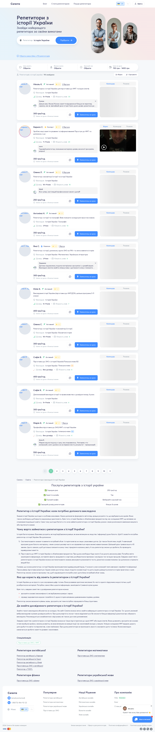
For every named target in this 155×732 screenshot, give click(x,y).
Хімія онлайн (84, 715)
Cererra (19, 480)
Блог (45, 4)
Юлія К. (37, 289)
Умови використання (78, 725)
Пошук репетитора (82, 4)
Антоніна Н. (39, 213)
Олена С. (37, 324)
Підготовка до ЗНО (51, 710)
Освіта (28, 480)
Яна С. (36, 246)
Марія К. (37, 423)
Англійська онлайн (86, 698)
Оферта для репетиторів (97, 725)
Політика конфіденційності (118, 725)
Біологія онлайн (85, 710)
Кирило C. (38, 127)
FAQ (116, 698)
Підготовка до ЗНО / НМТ (28, 643)
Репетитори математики (53, 702)
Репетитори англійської (52, 698)
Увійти (139, 4)
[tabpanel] (118, 146)
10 (104, 471)
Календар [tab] (110, 84)
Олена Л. (37, 172)
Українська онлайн (86, 706)
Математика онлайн (87, 702)
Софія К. (37, 390)
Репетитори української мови (55, 706)
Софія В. (37, 357)
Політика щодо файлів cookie (141, 725)
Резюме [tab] (126, 84)
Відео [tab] (105, 126)
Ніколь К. (37, 84)
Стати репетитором (60, 4)
